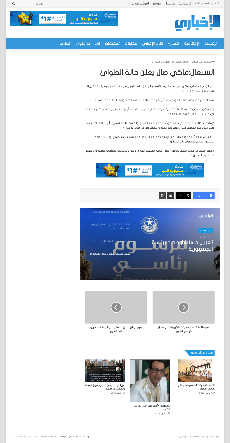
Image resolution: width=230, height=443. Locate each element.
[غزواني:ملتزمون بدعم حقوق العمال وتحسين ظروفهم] (105, 370)
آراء (97, 43)
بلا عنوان (170, 3)
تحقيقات (112, 43)
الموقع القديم (140, 3)
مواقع (157, 3)
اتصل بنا (65, 43)
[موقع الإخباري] (197, 23)
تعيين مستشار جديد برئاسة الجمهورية (182, 246)
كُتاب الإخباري (152, 43)
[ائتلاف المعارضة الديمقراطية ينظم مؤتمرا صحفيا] (195, 370)
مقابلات (131, 43)
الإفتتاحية (185, 3)
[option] (150, 244)
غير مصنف (196, 62)
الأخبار (174, 43)
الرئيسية (211, 43)
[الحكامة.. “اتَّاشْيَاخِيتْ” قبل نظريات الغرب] (150, 380)
